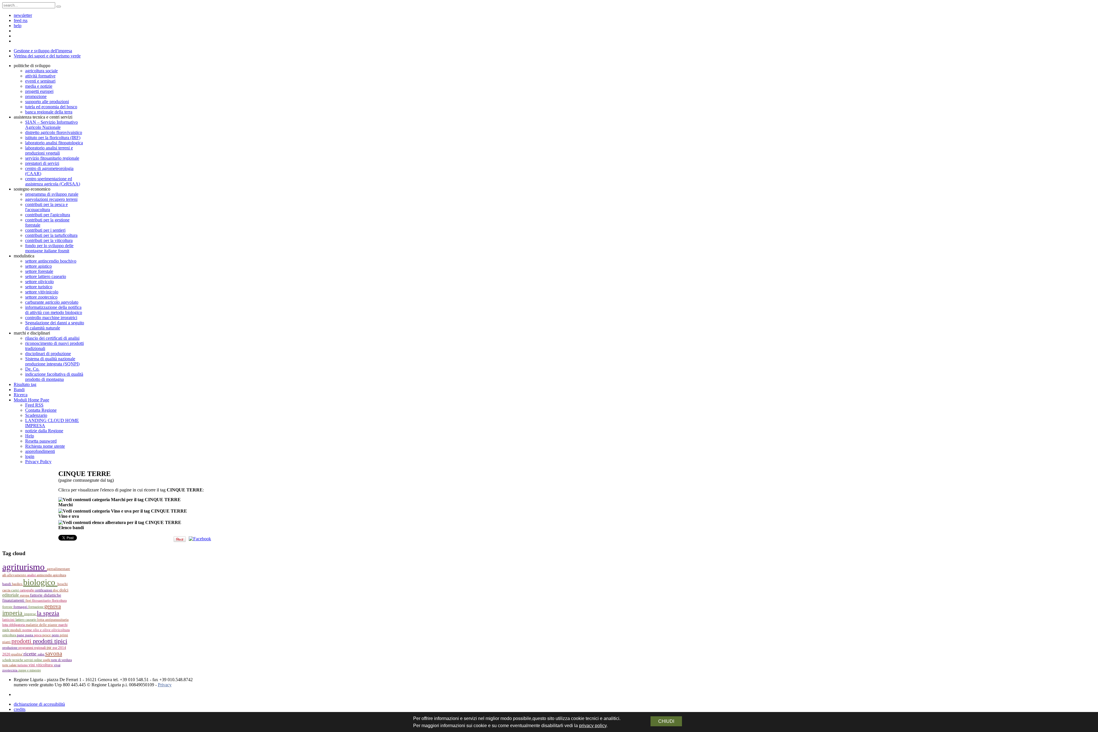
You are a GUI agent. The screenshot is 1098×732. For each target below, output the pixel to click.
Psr (50, 647)
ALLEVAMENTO (17, 575)
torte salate (9, 665)
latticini (8, 620)
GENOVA (52, 606)
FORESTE (7, 607)
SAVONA (53, 653)
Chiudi (666, 721)
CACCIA (6, 590)
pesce (47, 635)
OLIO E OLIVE (42, 630)
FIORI (28, 601)
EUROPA (25, 595)
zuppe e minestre (29, 670)
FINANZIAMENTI (13, 600)
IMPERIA (13, 613)
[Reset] (58, 6)
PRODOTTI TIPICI (50, 641)
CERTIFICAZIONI (44, 590)
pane (21, 635)
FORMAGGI (20, 607)
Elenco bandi (71, 527)
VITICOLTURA (45, 665)
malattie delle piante (42, 625)
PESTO (56, 635)
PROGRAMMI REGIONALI (32, 648)
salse (41, 654)
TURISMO (23, 665)
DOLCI (63, 590)
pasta (29, 635)
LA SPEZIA (48, 613)
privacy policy (592, 725)
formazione (36, 607)
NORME (27, 630)
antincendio (45, 575)
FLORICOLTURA (59, 601)
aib (4, 575)
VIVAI (57, 665)
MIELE (6, 630)
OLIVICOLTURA (60, 630)
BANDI (7, 584)
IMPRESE (30, 614)
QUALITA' (17, 654)
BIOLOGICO (40, 582)
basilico (17, 584)
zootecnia (10, 670)
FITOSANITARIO (42, 600)
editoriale (11, 595)
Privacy (165, 684)
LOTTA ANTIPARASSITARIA (53, 619)
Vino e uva (68, 516)
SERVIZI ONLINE (33, 660)
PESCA (38, 635)
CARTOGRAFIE (27, 590)
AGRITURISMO (24, 567)
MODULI (16, 630)
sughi (47, 660)
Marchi (65, 504)
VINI (32, 665)
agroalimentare (58, 569)
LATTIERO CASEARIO (26, 620)
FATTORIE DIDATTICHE (45, 595)
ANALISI (32, 575)
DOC (56, 590)
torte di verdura (61, 660)
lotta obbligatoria (14, 625)
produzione (10, 648)
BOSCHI (62, 584)
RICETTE (30, 654)
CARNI (15, 590)
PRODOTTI (22, 641)
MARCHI (62, 625)
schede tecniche (13, 660)
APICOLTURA (59, 575)
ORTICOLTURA (9, 635)
